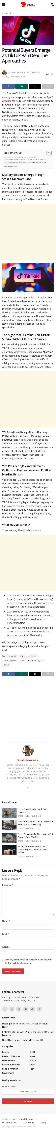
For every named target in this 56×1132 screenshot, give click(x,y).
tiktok (6, 665)
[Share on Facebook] (8, 86)
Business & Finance (11, 1056)
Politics (32, 1060)
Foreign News (10, 660)
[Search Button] (52, 4)
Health (32, 1052)
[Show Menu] (3, 4)
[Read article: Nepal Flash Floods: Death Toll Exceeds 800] (9, 813)
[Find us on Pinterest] (39, 1009)
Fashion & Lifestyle (11, 1064)
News (11, 13)
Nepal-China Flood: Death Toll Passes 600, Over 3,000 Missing (35, 823)
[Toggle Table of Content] (47, 153)
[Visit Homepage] (28, 4)
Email (5, 934)
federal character (28, 656)
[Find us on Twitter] (12, 1009)
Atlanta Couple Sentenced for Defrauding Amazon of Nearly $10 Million (34, 849)
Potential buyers (36, 660)
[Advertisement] (28, 232)
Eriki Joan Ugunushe (28, 816)
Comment (7, 885)
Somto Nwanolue (17, 72)
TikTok (21, 93)
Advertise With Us (10, 1122)
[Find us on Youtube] (25, 1009)
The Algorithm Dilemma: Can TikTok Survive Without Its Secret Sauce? (25, 159)
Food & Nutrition (10, 1068)
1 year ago (35, 72)
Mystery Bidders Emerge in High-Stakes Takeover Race (20, 157)
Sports (32, 1064)
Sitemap (43, 1122)
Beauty (5, 1052)
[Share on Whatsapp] (21, 86)
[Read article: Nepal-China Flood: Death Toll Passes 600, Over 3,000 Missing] (9, 825)
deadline (6, 100)
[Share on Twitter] (35, 86)
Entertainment (8, 1060)
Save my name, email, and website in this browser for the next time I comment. (28, 961)
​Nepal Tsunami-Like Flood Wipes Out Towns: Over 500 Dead (35, 835)
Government (8, 1073)
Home (4, 13)
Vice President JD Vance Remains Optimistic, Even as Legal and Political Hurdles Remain (26, 163)
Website (6, 946)
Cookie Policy (28, 1122)
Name (6, 921)
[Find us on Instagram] (18, 1009)
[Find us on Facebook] (5, 1009)
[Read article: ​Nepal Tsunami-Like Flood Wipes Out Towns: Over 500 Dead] (9, 838)
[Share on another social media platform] (48, 86)
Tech (31, 1068)
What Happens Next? (11, 166)
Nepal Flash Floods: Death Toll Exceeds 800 (22, 1040)
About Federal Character (23, 1119)
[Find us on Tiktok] (32, 1009)
